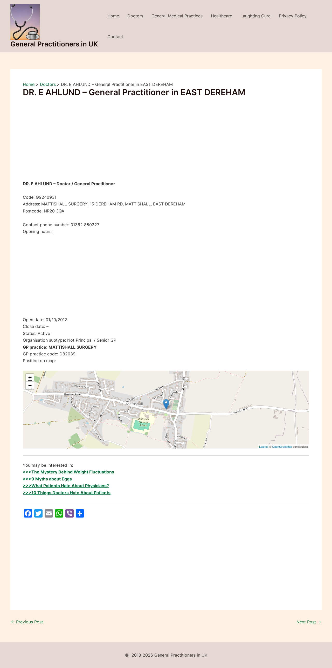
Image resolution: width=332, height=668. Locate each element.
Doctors (135, 15)
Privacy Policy (293, 15)
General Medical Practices (177, 15)
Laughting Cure (255, 15)
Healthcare (221, 15)
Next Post (308, 622)
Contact (115, 36)
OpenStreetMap (282, 446)
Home (113, 15)
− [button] (30, 385)
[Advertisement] (166, 142)
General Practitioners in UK (54, 44)
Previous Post (27, 622)
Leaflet (263, 446)
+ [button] (30, 377)
